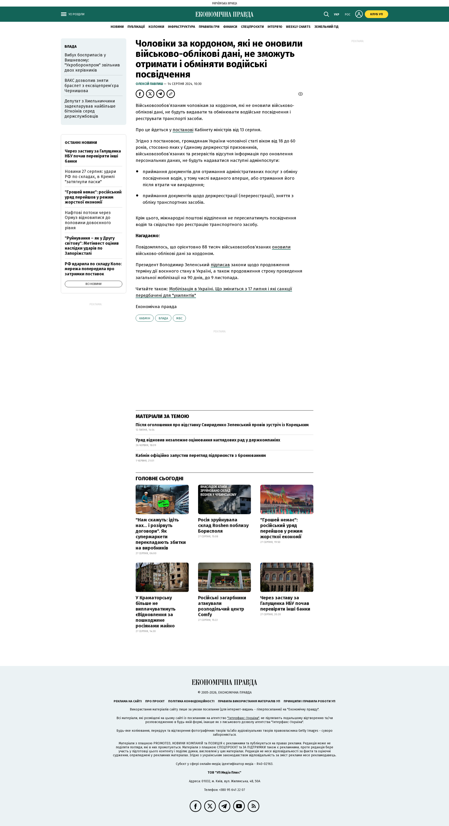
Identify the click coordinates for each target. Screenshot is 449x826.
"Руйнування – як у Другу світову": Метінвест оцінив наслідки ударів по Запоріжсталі (92, 246)
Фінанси (230, 27)
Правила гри (209, 27)
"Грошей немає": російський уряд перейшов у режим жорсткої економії (281, 528)
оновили (281, 247)
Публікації (136, 27)
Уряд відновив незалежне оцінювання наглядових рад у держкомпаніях (208, 440)
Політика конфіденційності (191, 701)
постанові (183, 129)
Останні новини (81, 142)
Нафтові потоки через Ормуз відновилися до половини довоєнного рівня (88, 220)
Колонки (156, 27)
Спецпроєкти (252, 27)
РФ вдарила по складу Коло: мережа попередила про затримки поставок (93, 269)
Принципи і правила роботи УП (309, 701)
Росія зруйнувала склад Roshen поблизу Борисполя (223, 525)
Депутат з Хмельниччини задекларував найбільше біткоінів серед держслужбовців (90, 108)
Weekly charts (298, 27)
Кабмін (144, 318)
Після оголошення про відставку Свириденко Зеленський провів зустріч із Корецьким (222, 424)
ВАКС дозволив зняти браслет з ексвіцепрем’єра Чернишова (92, 85)
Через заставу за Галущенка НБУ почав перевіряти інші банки (285, 603)
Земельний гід (326, 27)
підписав (220, 264)
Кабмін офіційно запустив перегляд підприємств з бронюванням (201, 455)
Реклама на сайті (128, 701)
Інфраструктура (181, 27)
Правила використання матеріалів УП (249, 701)
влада (163, 318)
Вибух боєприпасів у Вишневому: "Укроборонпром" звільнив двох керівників (92, 62)
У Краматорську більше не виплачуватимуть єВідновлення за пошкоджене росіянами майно (156, 612)
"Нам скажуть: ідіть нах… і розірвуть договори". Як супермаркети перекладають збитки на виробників (161, 534)
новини (117, 27)
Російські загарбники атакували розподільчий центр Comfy (222, 606)
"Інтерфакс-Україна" (243, 718)
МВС (179, 318)
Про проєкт (155, 701)
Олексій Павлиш (150, 84)
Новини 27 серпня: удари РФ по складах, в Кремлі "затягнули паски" (90, 176)
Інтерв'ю (275, 27)
